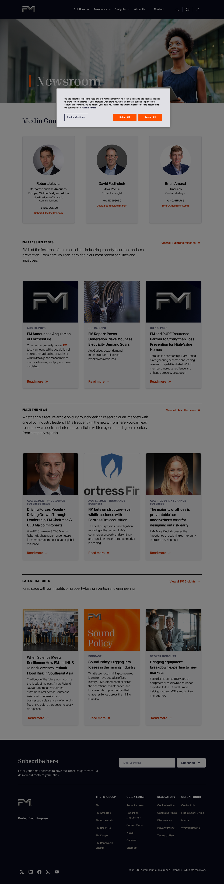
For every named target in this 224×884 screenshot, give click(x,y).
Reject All (125, 117)
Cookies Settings (76, 117)
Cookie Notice (89, 108)
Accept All (150, 117)
